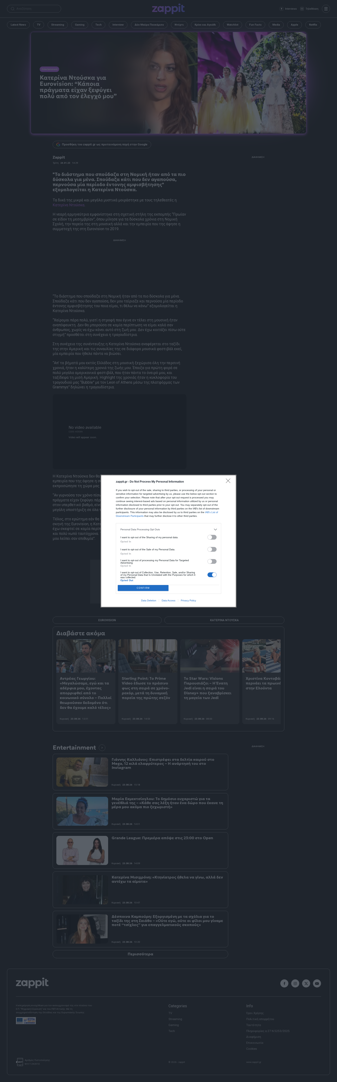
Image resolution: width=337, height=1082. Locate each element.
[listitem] (168, 529)
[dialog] (168, 541)
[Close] (229, 482)
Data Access (168, 600)
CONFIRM (143, 588)
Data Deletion (148, 600)
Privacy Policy (188, 600)
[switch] (212, 537)
